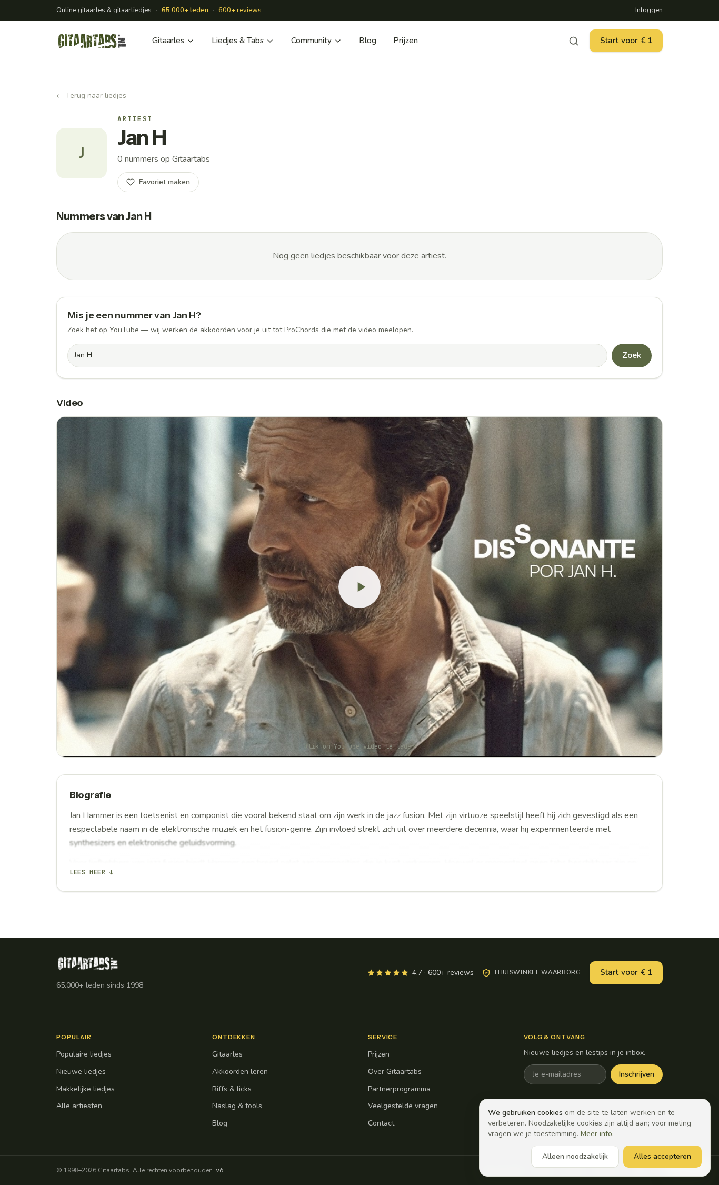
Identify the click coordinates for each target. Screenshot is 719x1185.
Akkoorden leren (240, 1072)
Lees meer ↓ (91, 872)
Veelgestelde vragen (403, 1106)
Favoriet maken (164, 182)
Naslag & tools (237, 1106)
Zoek (631, 355)
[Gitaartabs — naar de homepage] (92, 41)
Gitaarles (168, 40)
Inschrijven (636, 1074)
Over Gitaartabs (395, 1072)
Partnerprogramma (399, 1089)
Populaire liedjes (84, 1054)
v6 (219, 1170)
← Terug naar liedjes (91, 96)
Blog (367, 40)
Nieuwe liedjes (81, 1072)
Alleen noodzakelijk (575, 1156)
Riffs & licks (232, 1089)
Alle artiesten (79, 1106)
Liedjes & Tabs (238, 40)
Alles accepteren (662, 1156)
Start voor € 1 (626, 40)
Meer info (596, 1134)
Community (311, 40)
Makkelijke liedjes (85, 1089)
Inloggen (649, 10)
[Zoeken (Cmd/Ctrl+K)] (573, 41)
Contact (381, 1123)
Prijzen (405, 40)
